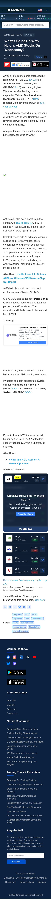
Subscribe (16, 862)
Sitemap (42, 882)
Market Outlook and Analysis (20, 757)
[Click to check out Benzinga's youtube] (34, 657)
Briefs (15, 623)
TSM (35, 99)
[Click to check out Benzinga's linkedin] (21, 657)
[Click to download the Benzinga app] (16, 672)
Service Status (27, 882)
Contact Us (12, 713)
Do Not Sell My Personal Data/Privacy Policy (25, 878)
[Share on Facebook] (15, 607)
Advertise (11, 709)
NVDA (32, 79)
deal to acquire (24, 222)
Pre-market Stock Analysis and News (24, 816)
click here (40, 599)
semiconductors (19, 627)
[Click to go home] (16, 10)
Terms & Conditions (25, 873)
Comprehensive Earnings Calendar (24, 737)
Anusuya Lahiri (14, 55)
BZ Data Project (27, 623)
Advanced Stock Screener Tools (22, 729)
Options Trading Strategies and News (25, 784)
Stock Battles (34, 627)
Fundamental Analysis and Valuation (24, 803)
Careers (11, 705)
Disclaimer (10, 882)
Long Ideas (17, 614)
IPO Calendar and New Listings (22, 753)
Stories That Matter (20, 631)
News (34, 614)
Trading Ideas (37, 619)
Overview (25, 528)
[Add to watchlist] (43, 479)
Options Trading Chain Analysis (22, 733)
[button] (40, 10)
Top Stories (17, 619)
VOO (14, 388)
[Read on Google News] (20, 64)
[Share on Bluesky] (20, 607)
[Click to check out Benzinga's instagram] (14, 657)
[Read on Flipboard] (7, 64)
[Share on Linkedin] (5, 607)
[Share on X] (10, 607)
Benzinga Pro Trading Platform (21, 780)
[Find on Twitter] (45, 57)
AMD (17, 87)
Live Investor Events (16, 811)
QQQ (28, 392)
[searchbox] (27, 25)
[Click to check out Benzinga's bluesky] (8, 663)
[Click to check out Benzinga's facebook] (8, 657)
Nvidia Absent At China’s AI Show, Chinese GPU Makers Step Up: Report (24, 277)
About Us (11, 701)
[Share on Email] (24, 607)
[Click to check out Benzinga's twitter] (27, 657)
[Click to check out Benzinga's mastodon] (14, 663)
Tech (27, 619)
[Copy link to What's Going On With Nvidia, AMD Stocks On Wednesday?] (29, 607)
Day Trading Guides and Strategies (24, 807)
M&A (27, 614)
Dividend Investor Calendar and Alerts (25, 742)
